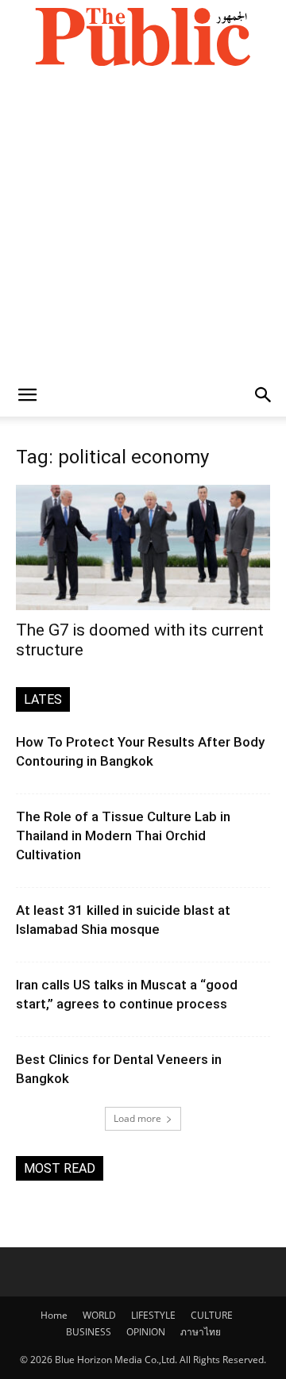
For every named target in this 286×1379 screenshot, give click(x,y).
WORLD (99, 1315)
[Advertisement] (143, 223)
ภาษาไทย (200, 1332)
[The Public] (143, 36)
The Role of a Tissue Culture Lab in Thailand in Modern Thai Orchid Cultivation (123, 835)
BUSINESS (88, 1332)
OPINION (145, 1332)
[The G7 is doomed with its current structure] (143, 547)
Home (54, 1315)
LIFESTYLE (153, 1315)
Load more (137, 1118)
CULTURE (212, 1315)
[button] (27, 395)
